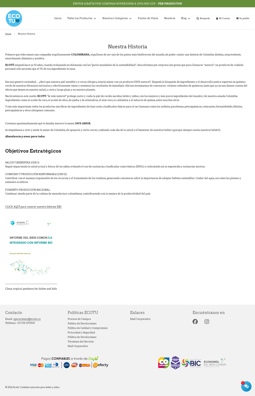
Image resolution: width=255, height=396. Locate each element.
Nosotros (169, 18)
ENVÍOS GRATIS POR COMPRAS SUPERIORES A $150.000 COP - (115, 3)
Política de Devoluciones (82, 323)
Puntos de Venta (148, 18)
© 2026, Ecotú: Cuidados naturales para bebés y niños (32, 387)
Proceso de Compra (79, 319)
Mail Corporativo (78, 346)
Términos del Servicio (81, 341)
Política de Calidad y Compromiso (88, 328)
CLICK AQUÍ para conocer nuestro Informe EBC (33, 206)
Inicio (57, 18)
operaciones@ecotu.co (27, 319)
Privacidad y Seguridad (81, 332)
